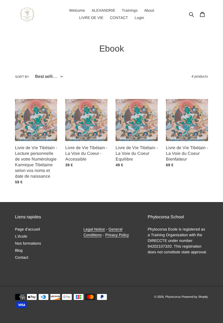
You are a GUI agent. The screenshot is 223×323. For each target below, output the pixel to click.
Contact (21, 257)
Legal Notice (94, 229)
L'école (21, 236)
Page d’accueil (27, 229)
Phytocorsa (173, 296)
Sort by (22, 77)
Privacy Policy (117, 235)
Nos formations (28, 243)
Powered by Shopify (195, 296)
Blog (19, 250)
